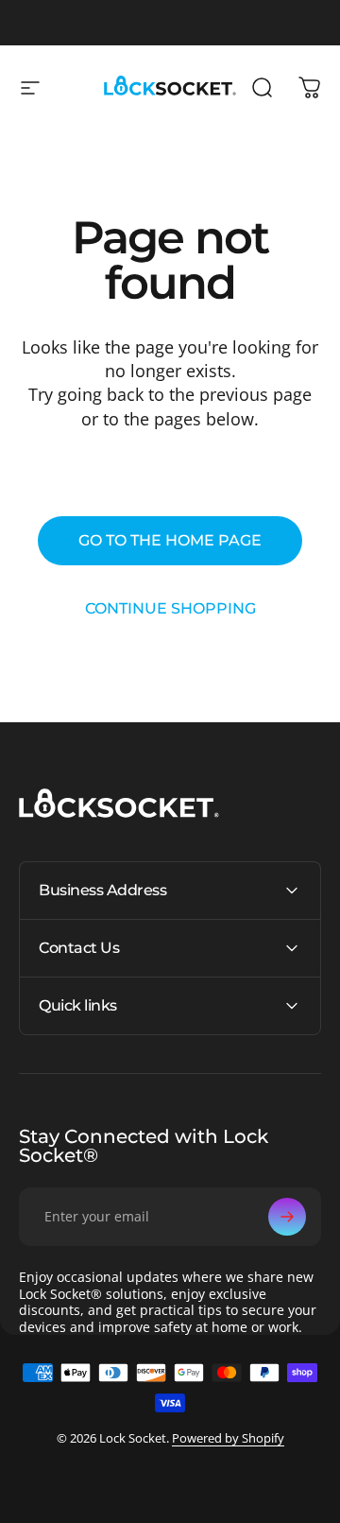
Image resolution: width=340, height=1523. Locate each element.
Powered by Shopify (228, 1437)
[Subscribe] (287, 1217)
